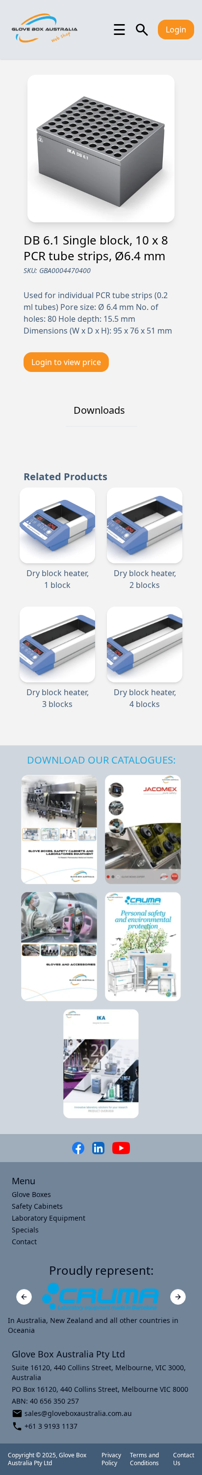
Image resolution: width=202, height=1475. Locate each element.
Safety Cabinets (37, 1206)
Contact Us (183, 1459)
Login (176, 29)
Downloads (99, 410)
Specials (25, 1229)
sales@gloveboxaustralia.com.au (78, 1413)
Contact (24, 1241)
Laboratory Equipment (48, 1218)
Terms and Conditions (144, 1459)
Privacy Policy (111, 1459)
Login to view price (66, 362)
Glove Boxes (31, 1194)
